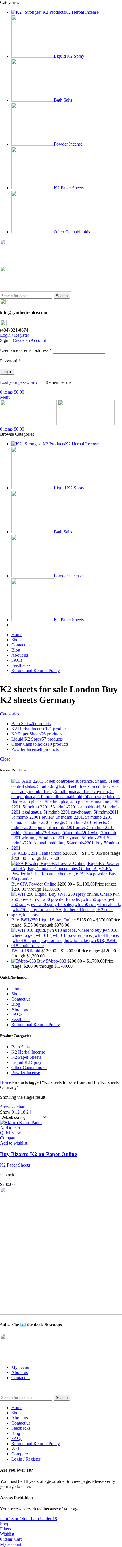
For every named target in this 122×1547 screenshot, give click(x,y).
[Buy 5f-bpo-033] (24, 961)
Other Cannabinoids (29, 1067)
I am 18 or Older (15, 1518)
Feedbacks (20, 1019)
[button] (10, 1127)
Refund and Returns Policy (35, 1024)
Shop (16, 993)
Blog (15, 1004)
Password (10, 360)
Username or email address (26, 350)
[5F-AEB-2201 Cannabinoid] (66, 848)
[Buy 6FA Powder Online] (66, 878)
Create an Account (29, 340)
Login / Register (25, 1459)
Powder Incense (25, 1072)
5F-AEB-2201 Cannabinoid (37, 853)
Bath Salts (20, 1046)
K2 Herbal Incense (28, 1052)
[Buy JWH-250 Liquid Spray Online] (66, 914)
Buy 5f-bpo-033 (52, 961)
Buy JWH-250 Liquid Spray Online (44, 919)
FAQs (16, 1014)
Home (16, 988)
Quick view (10, 1132)
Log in (7, 372)
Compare (19, 1453)
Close (5, 759)
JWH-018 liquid (26, 950)
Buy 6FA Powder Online (34, 884)
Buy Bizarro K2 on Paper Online (38, 1154)
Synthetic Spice (48, 1387)
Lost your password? (18, 382)
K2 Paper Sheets (26, 1057)
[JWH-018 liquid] (66, 945)
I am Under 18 (44, 1518)
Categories (9, 713)
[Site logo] (35, 263)
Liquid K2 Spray (26, 1062)
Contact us (20, 999)
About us (19, 1009)
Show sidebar (12, 1106)
